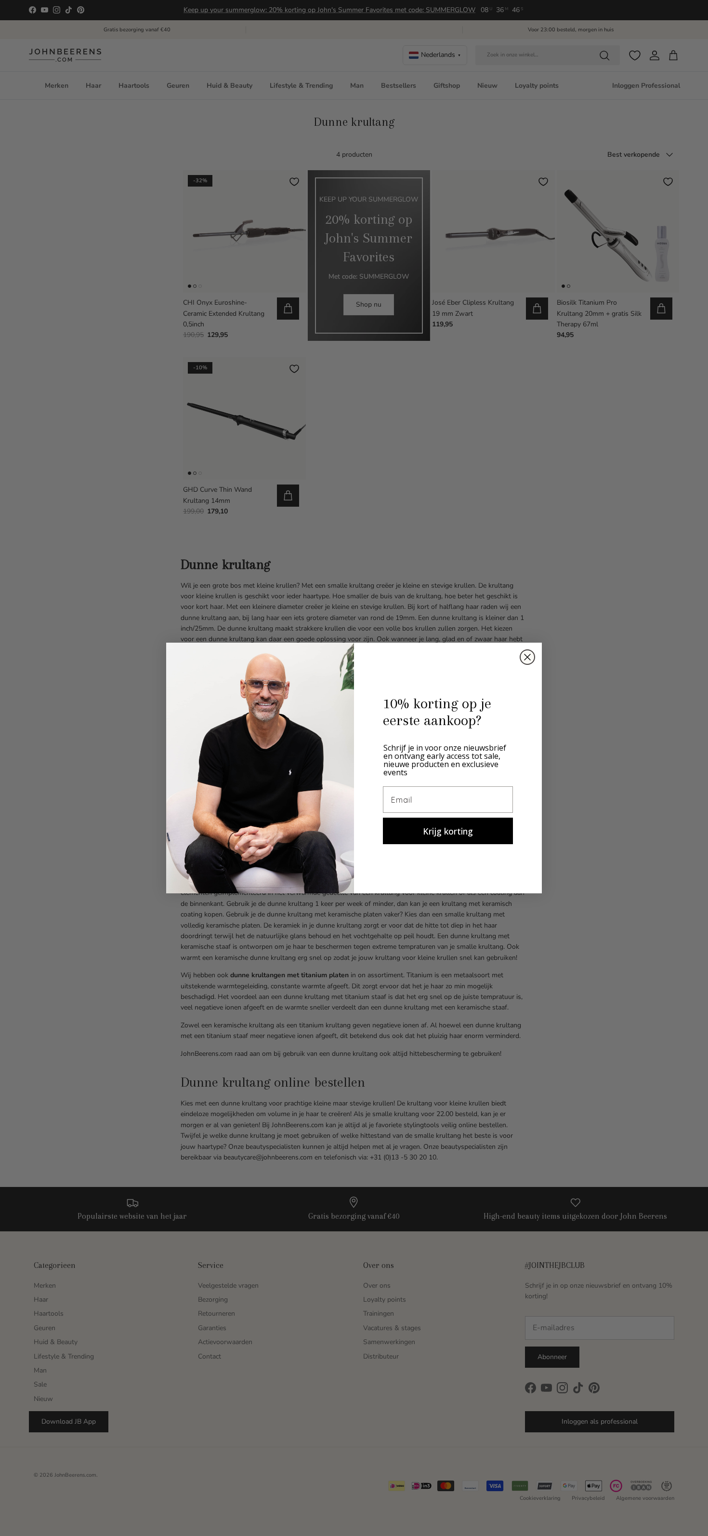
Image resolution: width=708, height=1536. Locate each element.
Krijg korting (448, 831)
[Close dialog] (527, 657)
